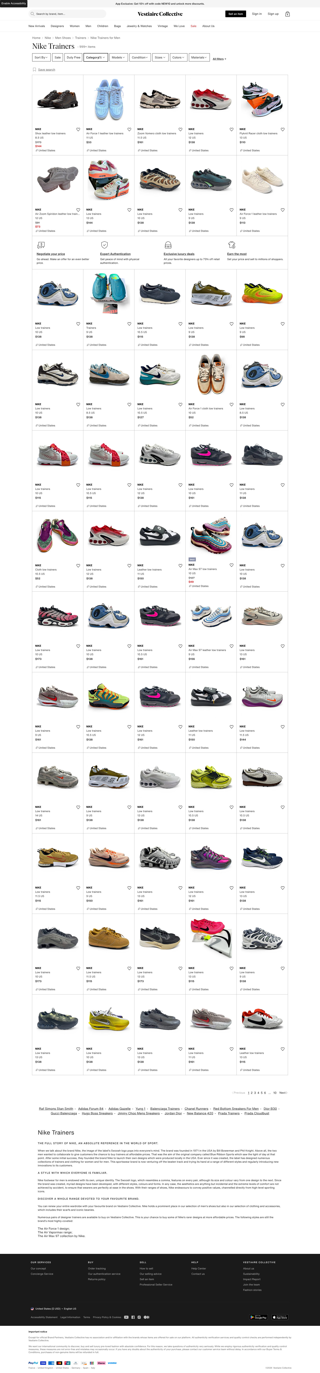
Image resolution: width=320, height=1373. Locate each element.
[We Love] (187, 26)
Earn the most (237, 254)
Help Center (198, 1269)
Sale (193, 26)
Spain (86, 1368)
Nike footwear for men (51, 1180)
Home (36, 38)
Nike (48, 38)
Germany (75, 1368)
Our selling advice (150, 1274)
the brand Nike (71, 1151)
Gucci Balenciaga (64, 1113)
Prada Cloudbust (256, 1113)
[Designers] (66, 26)
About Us (208, 26)
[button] (287, 13)
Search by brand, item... (50, 14)
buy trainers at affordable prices (130, 1154)
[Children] (111, 26)
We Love (179, 26)
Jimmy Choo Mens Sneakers (139, 1113)
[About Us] (217, 26)
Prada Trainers (229, 1113)
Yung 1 (140, 1108)
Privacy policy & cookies (107, 1317)
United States (62, 1368)
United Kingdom (45, 1368)
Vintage (163, 26)
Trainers (80, 38)
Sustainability (251, 1274)
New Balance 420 (200, 1113)
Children (102, 26)
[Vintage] (170, 26)
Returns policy (96, 1279)
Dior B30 (270, 1108)
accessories (272, 1206)
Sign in (257, 14)
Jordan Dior (173, 1113)
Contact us (198, 1274)
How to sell (146, 1269)
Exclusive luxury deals (179, 254)
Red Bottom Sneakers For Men (236, 1108)
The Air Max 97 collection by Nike (61, 1236)
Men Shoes (63, 38)
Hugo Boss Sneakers (97, 1113)
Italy (93, 1368)
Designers (57, 26)
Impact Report (252, 1279)
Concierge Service (42, 1274)
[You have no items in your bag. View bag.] (287, 13)
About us (248, 1269)
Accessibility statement (44, 1317)
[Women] (82, 26)
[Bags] (123, 26)
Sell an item (236, 14)
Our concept (38, 1269)
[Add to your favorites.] (78, 129)
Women (75, 26)
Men (88, 26)
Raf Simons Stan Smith (56, 1108)
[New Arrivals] (47, 26)
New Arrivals (37, 26)
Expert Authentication (115, 254)
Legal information (70, 1317)
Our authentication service (104, 1274)
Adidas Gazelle (119, 1108)
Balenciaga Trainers (165, 1108)
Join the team (251, 1285)
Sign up (273, 14)
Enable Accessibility (13, 3)
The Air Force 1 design (53, 1228)
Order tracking (97, 1269)
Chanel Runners (196, 1108)
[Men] (94, 26)
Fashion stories (252, 1290)
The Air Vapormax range (54, 1232)
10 (274, 1093)
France (32, 1368)
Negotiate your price (51, 254)
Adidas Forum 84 (91, 1108)
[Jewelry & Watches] (154, 26)
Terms (86, 1317)
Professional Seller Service (156, 1285)
